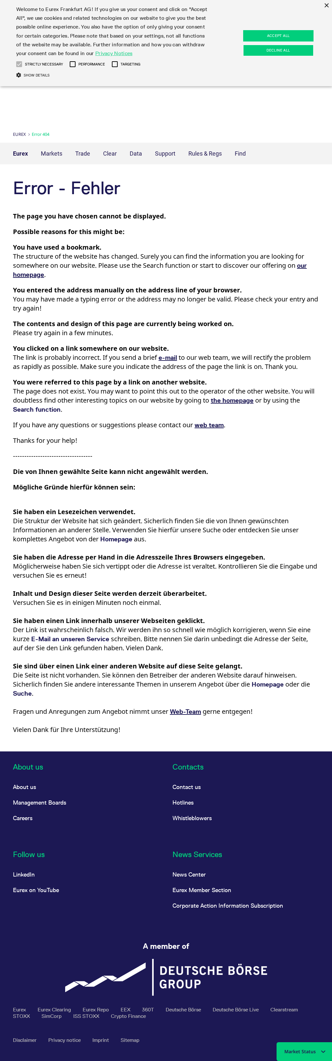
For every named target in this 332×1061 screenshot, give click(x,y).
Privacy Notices (114, 53)
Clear (110, 153)
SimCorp (52, 1016)
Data (136, 153)
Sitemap (130, 1040)
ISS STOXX (87, 1016)
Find (240, 153)
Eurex (19, 134)
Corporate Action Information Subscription (227, 905)
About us (24, 787)
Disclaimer (25, 1040)
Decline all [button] (278, 50)
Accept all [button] (278, 36)
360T (148, 1010)
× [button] (326, 5)
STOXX (22, 1016)
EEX (126, 1010)
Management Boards (39, 802)
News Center (189, 874)
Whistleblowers (192, 818)
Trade (82, 153)
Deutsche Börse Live (236, 1010)
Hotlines (183, 802)
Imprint (101, 1040)
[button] (19, 64)
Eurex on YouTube (36, 890)
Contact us (186, 787)
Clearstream (284, 1010)
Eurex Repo (96, 1010)
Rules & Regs (205, 153)
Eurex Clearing (55, 1010)
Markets (51, 153)
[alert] (166, 43)
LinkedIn (24, 874)
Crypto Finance (128, 1016)
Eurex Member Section (201, 890)
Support (165, 153)
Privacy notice (65, 1040)
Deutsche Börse (184, 1010)
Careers (22, 818)
